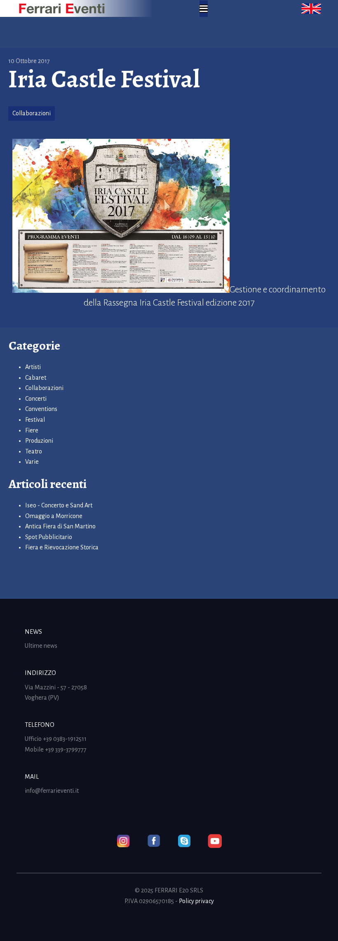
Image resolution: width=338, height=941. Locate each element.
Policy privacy (196, 901)
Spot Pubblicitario (48, 537)
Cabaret (35, 377)
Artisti (33, 367)
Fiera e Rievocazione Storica (62, 547)
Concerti (36, 398)
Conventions (41, 409)
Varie (32, 461)
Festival (35, 419)
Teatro (33, 451)
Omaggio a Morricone (53, 516)
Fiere (31, 430)
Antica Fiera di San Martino (60, 526)
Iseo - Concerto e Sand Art (58, 505)
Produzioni (39, 440)
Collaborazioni (31, 113)
